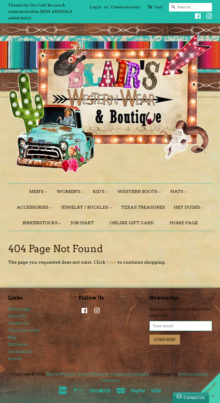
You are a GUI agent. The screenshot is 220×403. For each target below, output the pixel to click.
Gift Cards (17, 344)
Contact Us (18, 323)
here (111, 262)
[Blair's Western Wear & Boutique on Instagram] (207, 17)
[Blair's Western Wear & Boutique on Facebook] (196, 17)
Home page (19, 309)
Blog (12, 337)
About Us (16, 316)
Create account (125, 7)
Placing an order (23, 330)
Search (14, 358)
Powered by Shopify (130, 374)
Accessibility (20, 351)
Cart (158, 7)
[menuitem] (40, 191)
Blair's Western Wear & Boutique (77, 374)
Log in (96, 7)
